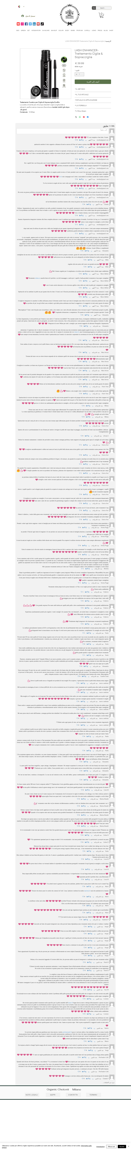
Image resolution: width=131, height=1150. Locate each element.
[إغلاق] (128, 1146)
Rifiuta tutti (111, 1147)
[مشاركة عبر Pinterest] (84, 117)
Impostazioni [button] (100, 1147)
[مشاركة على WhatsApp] (80, 117)
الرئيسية (108, 41)
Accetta (122, 1147)
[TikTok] (42, 23)
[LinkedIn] (34, 23)
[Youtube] (18, 23)
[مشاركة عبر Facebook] (87, 117)
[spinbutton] (79, 74)
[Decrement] (82, 74)
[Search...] (94, 8)
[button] (102, 15)
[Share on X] (76, 117)
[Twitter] (30, 23)
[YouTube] (38, 23)
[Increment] (76, 74)
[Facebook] (26, 23)
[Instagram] (22, 23)
